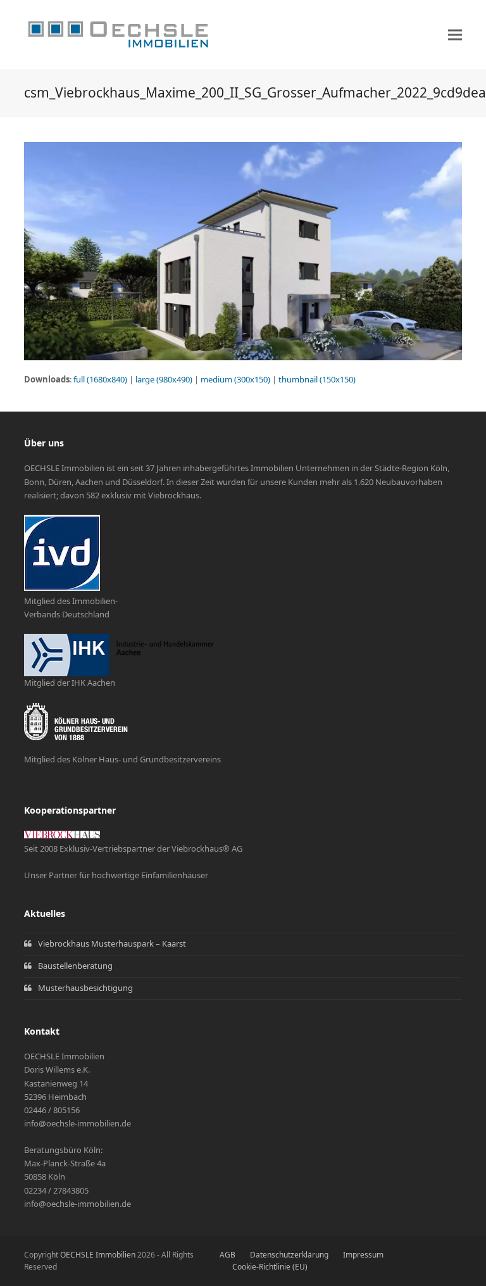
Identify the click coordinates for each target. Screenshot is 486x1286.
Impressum (363, 1254)
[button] (455, 35)
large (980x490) (163, 379)
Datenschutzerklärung (289, 1254)
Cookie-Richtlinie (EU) (270, 1266)
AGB (227, 1254)
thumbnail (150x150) (317, 379)
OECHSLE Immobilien (97, 1254)
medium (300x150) (235, 379)
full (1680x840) (100, 379)
